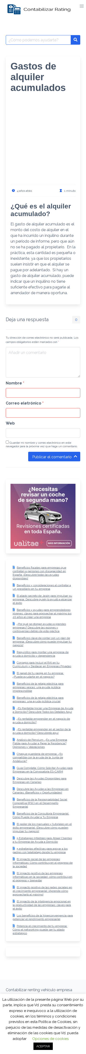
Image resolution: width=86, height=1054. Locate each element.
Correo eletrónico (24, 403)
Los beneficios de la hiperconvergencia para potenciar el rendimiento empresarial (43, 917)
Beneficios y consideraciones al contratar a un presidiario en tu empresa (42, 587)
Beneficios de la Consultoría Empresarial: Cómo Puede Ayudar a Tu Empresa (41, 815)
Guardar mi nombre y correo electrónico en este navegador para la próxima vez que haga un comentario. (42, 444)
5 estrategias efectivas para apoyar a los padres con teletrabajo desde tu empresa (40, 850)
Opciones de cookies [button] (50, 1039)
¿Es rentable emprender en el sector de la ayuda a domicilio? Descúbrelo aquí (42, 731)
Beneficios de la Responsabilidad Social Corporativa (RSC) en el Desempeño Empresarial (40, 803)
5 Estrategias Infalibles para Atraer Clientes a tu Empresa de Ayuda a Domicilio (42, 839)
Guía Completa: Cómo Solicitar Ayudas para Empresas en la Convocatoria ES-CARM (43, 769)
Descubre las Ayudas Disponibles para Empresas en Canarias (39, 780)
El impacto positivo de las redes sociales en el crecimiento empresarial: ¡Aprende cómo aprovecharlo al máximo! (42, 891)
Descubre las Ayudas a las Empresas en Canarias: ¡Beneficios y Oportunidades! (41, 790)
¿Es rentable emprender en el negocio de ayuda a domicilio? (41, 720)
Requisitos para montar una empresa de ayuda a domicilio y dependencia (41, 653)
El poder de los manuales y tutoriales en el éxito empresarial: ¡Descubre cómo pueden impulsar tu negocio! (42, 827)
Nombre (15, 383)
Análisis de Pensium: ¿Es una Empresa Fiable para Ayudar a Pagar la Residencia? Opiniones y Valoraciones (40, 743)
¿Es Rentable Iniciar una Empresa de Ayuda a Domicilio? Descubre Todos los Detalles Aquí (43, 710)
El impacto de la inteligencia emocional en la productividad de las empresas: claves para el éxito (42, 905)
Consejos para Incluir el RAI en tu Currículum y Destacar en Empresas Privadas (42, 664)
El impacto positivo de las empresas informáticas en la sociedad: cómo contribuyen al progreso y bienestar (42, 877)
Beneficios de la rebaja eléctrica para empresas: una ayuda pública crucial (38, 699)
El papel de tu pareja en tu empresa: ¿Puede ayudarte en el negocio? (38, 674)
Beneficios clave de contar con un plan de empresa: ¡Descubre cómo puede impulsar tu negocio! (42, 641)
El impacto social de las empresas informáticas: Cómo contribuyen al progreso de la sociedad (43, 862)
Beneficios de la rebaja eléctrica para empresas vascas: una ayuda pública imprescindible (38, 687)
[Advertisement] (43, 142)
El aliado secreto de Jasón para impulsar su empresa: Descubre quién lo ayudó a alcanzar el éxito (42, 599)
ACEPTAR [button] (43, 1046)
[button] (81, 6)
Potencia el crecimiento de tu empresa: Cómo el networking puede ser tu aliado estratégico (40, 929)
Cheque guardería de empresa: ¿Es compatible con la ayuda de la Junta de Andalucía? (38, 757)
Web (10, 423)
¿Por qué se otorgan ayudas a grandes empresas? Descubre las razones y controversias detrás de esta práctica (39, 627)
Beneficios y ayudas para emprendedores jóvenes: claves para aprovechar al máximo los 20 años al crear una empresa (42, 613)
